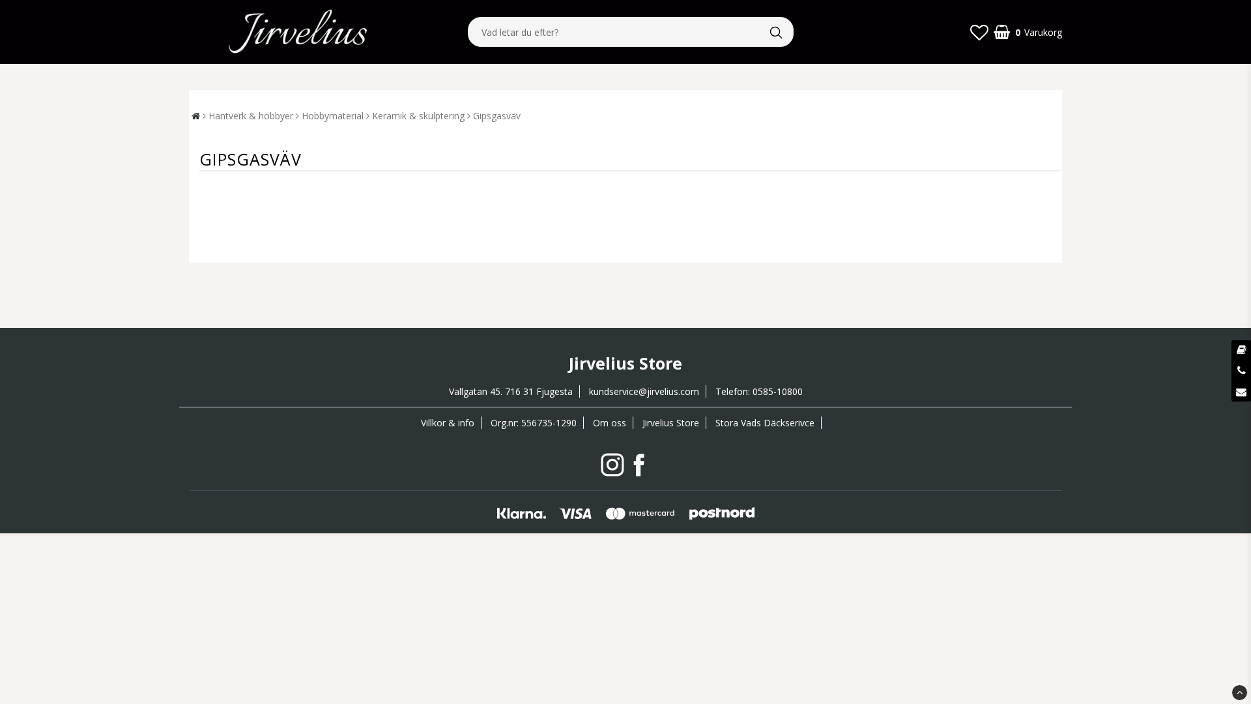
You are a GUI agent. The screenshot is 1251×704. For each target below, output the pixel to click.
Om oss (609, 423)
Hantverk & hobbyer (250, 116)
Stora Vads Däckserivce (764, 423)
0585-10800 (778, 391)
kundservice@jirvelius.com (644, 391)
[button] (979, 32)
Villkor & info (447, 423)
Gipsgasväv (497, 116)
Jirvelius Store (670, 423)
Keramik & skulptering (418, 116)
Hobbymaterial (333, 116)
